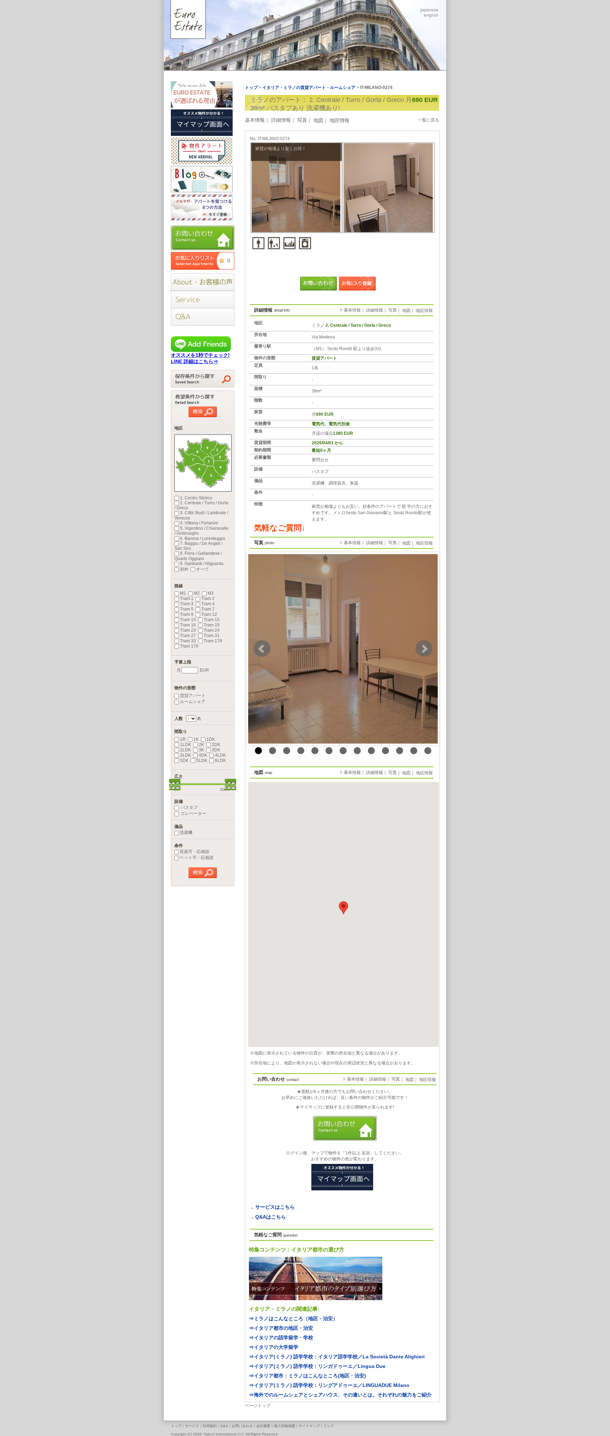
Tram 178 (213, 640)
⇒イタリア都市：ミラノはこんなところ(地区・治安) (307, 1375)
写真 (302, 120)
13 (427, 750)
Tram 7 (208, 609)
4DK (203, 755)
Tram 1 (186, 598)
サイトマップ (309, 1426)
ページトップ (257, 1405)
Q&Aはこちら (270, 1217)
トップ (176, 1426)
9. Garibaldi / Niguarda (201, 563)
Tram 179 (189, 646)
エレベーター (193, 813)
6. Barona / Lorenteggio (202, 538)
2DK (216, 744)
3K (201, 749)
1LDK (185, 744)
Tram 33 (188, 640)
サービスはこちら (275, 1207)
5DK (184, 760)
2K (201, 744)
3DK (216, 749)
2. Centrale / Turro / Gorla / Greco (201, 505)
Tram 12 (209, 614)
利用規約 (210, 1426)
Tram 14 (188, 619)
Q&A (224, 1426)
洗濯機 (186, 832)
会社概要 (263, 1426)
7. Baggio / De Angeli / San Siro (198, 546)
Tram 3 (186, 603)
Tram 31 (212, 635)
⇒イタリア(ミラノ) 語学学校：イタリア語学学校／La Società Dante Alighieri (337, 1356)
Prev (261, 648)
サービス (192, 1426)
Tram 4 (208, 603)
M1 (183, 593)
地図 (318, 120)
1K (196, 739)
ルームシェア (192, 701)
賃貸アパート (192, 695)
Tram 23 (188, 630)
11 (399, 750)
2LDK (185, 749)
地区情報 (339, 120)
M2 (197, 593)
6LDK (220, 760)
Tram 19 (212, 625)
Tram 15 (212, 619)
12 (413, 750)
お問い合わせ (242, 1426)
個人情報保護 (284, 1426)
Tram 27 (188, 635)
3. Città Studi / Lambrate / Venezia (201, 515)
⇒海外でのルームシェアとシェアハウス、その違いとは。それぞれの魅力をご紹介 (340, 1395)
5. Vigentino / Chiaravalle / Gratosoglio (201, 531)
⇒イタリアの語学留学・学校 (281, 1337)
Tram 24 (212, 630)
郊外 (184, 569)
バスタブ (189, 807)
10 (385, 750)
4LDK (220, 755)
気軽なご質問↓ (279, 527)
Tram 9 (186, 614)
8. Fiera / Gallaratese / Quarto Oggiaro (198, 556)
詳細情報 (281, 120)
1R (183, 739)
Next (423, 648)
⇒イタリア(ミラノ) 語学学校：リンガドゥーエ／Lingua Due (317, 1366)
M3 (211, 593)
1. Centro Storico (196, 497)
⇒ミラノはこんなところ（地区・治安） (293, 1318)
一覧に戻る (428, 120)
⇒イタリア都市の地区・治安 (281, 1328)
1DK (211, 739)
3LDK (185, 755)
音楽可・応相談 (194, 851)
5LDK (201, 760)
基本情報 (255, 120)
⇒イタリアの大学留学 (273, 1347)
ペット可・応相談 (197, 857)
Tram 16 (188, 625)
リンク (328, 1426)
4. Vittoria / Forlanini (199, 523)
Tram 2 (208, 598)
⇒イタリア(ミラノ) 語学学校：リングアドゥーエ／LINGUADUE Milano (329, 1385)
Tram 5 (186, 609)
